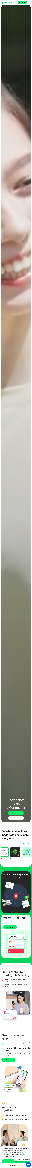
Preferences (12, 1165)
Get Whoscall (16, 813)
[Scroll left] (24, 843)
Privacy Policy (23, 1154)
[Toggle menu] (29, 2)
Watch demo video (16, 818)
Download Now (10, 927)
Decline (21, 1165)
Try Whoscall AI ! (8, 1060)
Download (22, 2)
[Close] (29, 1148)
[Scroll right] (29, 843)
